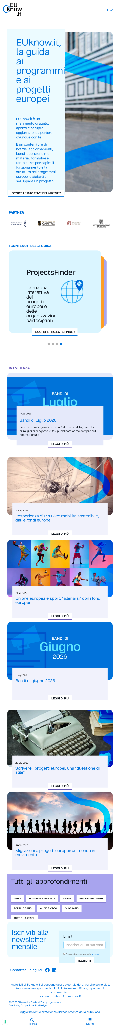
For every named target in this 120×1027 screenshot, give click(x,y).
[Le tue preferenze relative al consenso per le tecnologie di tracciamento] (5, 1022)
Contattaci (18, 970)
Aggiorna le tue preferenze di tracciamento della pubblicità (60, 1012)
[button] (32, 1022)
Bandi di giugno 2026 (35, 681)
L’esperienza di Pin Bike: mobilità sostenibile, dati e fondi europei (57, 518)
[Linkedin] (54, 970)
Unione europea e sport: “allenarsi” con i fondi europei (58, 600)
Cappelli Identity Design (34, 1005)
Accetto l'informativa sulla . (82, 953)
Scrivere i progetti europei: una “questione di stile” (57, 770)
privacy (95, 953)
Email (67, 937)
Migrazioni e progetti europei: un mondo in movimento (55, 853)
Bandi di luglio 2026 (37, 420)
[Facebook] (47, 970)
